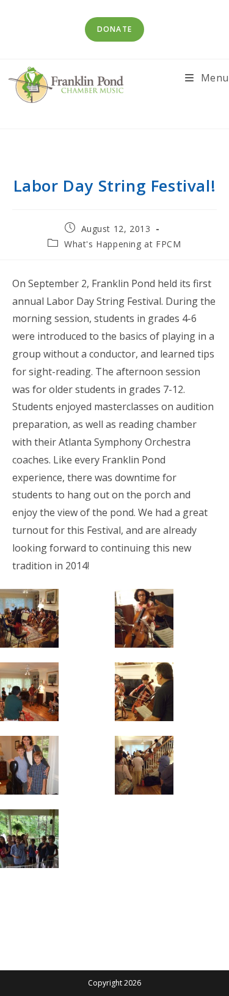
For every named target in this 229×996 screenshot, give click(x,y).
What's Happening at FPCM (122, 244)
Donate (114, 29)
